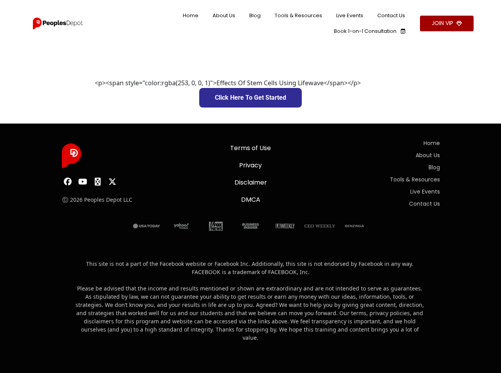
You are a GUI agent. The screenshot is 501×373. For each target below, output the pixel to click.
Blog (255, 15)
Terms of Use (250, 147)
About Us (224, 15)
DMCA (250, 199)
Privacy (250, 165)
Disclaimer (250, 182)
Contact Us (391, 15)
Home (190, 15)
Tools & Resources (298, 15)
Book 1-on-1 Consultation (366, 31)
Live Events (349, 15)
